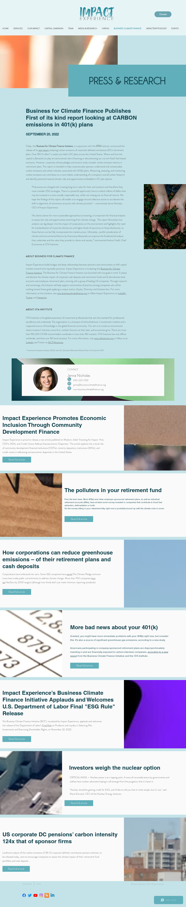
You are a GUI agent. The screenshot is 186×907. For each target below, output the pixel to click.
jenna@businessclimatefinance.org (89, 384)
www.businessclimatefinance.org (72, 293)
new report (43, 150)
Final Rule (47, 725)
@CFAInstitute (55, 342)
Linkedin (30, 342)
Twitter (29, 297)
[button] (27, 884)
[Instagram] (41, 895)
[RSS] (46, 895)
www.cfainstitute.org (103, 338)
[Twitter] (29, 895)
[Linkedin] (52, 895)
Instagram (42, 297)
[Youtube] (35, 895)
